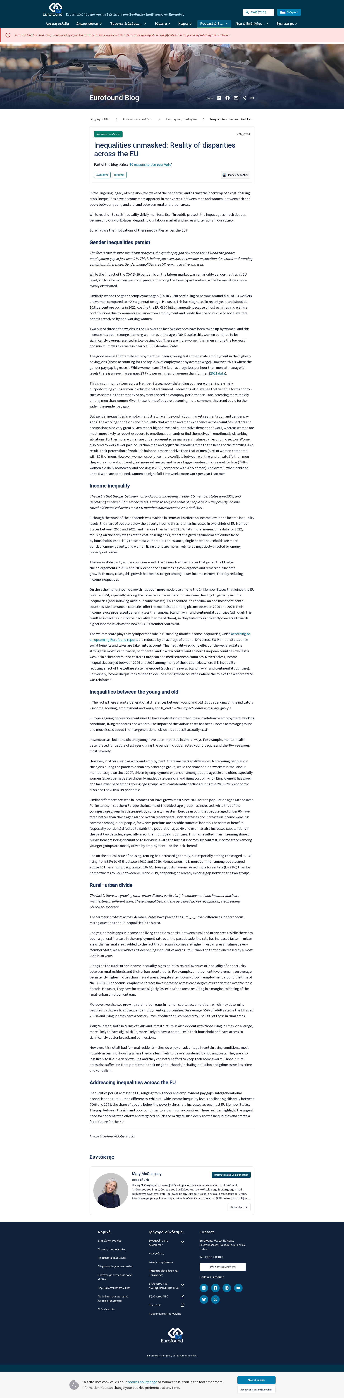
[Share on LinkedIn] (218, 97)
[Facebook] (215, 1288)
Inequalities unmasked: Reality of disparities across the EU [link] (248, 119)
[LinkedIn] (204, 1288)
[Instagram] (227, 1288)
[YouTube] (238, 1288)
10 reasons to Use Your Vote (150, 164)
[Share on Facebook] (227, 97)
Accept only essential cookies (256, 1390)
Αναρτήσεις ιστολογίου (181, 119)
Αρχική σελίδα (57, 23)
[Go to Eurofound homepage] (52, 9)
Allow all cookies (256, 1380)
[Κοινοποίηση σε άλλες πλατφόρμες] (244, 98)
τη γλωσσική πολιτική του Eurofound (206, 35)
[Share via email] (236, 97)
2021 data (217, 373)
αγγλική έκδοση (149, 35)
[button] (252, 98)
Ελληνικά (292, 12)
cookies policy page (142, 1382)
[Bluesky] (204, 1299)
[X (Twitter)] (215, 1299)
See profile (237, 1207)
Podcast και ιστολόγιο (137, 119)
